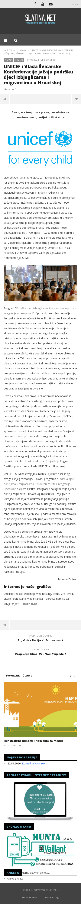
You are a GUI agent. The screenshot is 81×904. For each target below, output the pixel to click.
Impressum (29, 897)
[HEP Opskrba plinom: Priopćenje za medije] (40, 709)
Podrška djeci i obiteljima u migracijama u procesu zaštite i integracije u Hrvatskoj (40, 484)
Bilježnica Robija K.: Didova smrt (40, 638)
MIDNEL (53, 890)
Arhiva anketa (15, 878)
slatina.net (49, 59)
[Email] (51, 4)
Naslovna (9, 50)
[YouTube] (43, 4)
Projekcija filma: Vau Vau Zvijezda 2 (40, 652)
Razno (19, 59)
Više (76, 99)
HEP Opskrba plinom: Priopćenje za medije (33, 741)
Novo (23, 50)
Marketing (52, 897)
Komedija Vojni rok (33, 763)
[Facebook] (35, 4)
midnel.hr (30, 603)
